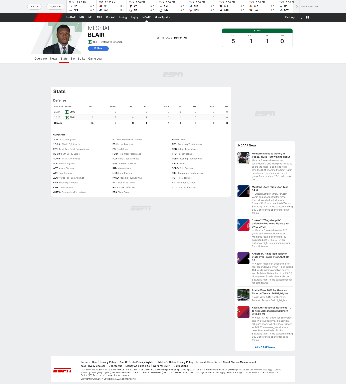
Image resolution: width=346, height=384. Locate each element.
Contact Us (115, 366)
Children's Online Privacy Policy (175, 362)
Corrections (181, 366)
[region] (152, 115)
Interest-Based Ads (208, 362)
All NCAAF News (265, 347)
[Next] (297, 6)
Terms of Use (89, 362)
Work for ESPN (161, 366)
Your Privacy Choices (93, 366)
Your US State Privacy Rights (136, 362)
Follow (98, 48)
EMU (72, 111)
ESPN (48, 17)
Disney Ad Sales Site (138, 366)
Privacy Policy (108, 362)
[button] (300, 17)
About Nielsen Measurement (239, 362)
